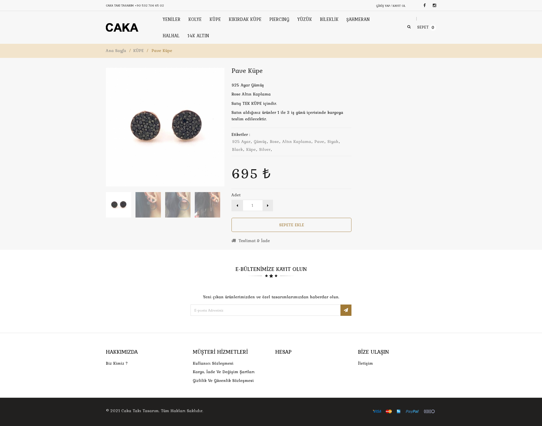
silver (264, 149)
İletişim (365, 363)
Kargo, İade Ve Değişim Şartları (224, 372)
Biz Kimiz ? (117, 363)
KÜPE (138, 50)
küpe (251, 149)
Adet (236, 195)
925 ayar (241, 141)
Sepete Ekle (291, 225)
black (237, 149)
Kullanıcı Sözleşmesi (213, 363)
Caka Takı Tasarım (140, 411)
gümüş (260, 141)
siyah (332, 141)
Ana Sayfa (116, 50)
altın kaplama (296, 141)
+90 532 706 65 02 (149, 5)
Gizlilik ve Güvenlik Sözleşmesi (223, 380)
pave (319, 141)
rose (274, 141)
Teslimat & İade (253, 241)
